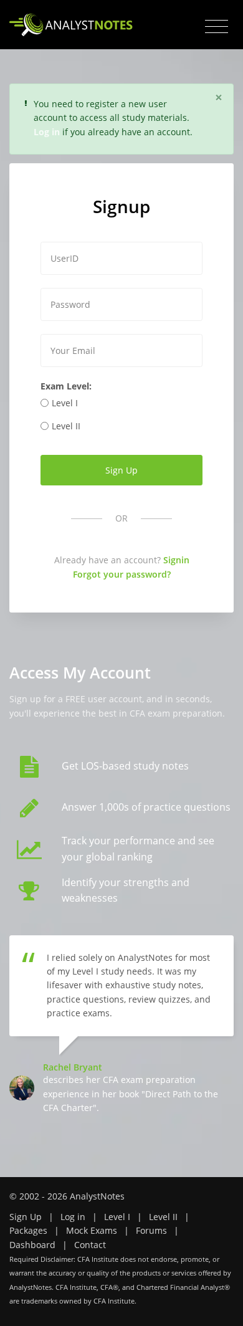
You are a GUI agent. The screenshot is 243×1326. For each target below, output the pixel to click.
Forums (151, 1230)
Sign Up (25, 1217)
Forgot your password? (122, 574)
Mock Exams (91, 1230)
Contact (90, 1245)
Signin (176, 560)
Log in (72, 1217)
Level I (65, 403)
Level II (66, 426)
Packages (28, 1230)
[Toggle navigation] (216, 27)
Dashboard (32, 1245)
